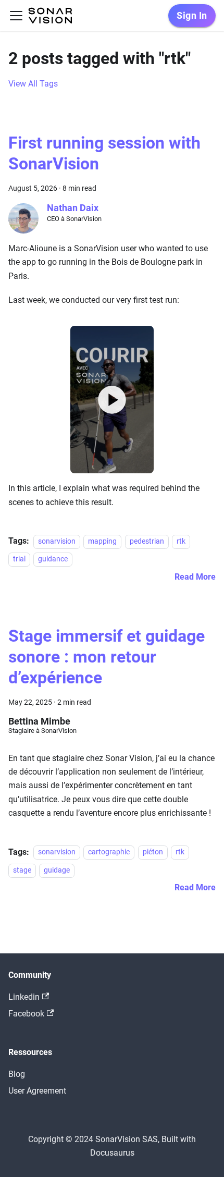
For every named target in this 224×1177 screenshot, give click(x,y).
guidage (57, 870)
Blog (16, 1074)
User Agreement (37, 1091)
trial (19, 559)
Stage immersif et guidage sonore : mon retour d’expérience (106, 657)
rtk (181, 541)
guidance (53, 559)
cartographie (109, 852)
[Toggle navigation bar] (16, 15)
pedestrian (147, 541)
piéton (153, 852)
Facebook (26, 1014)
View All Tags (33, 84)
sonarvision (57, 541)
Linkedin (24, 997)
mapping (102, 541)
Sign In (192, 15)
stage (22, 870)
